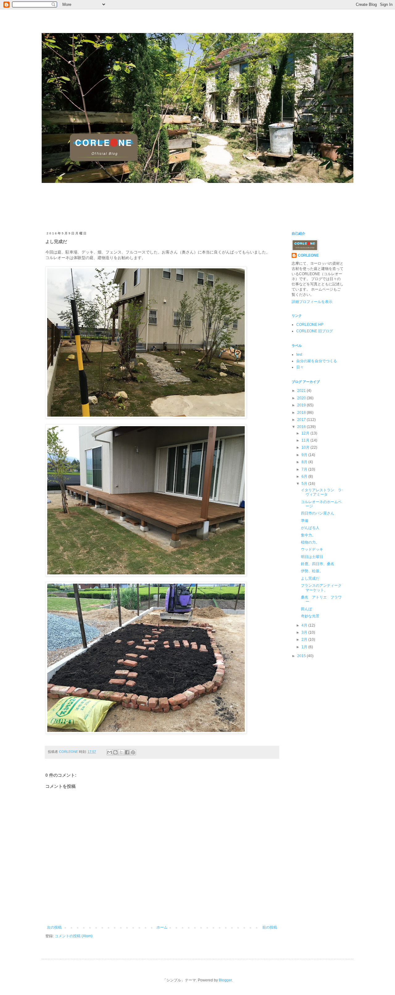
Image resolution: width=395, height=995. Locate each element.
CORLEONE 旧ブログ (314, 331)
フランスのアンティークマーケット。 (321, 587)
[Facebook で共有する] (127, 752)
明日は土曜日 (312, 557)
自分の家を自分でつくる (316, 361)
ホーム (162, 927)
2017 (302, 420)
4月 (304, 625)
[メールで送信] (109, 752)
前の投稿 (269, 927)
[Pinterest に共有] (133, 752)
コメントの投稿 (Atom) (74, 936)
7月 (304, 469)
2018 (302, 412)
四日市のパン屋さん (317, 513)
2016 (302, 427)
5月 (304, 483)
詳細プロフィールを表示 (312, 302)
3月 (304, 632)
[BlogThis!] (115, 752)
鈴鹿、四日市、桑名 (317, 564)
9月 (304, 455)
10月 (305, 447)
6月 (304, 476)
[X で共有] (121, 752)
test (299, 354)
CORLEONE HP (309, 324)
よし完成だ (310, 578)
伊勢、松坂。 (312, 571)
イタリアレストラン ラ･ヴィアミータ (322, 492)
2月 (304, 639)
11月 (305, 440)
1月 (304, 647)
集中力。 (308, 535)
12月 (305, 433)
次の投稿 (54, 927)
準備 (304, 520)
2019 (302, 405)
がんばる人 (310, 528)
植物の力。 (310, 542)
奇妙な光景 (310, 616)
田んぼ (306, 609)
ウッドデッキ (312, 549)
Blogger (225, 980)
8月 (304, 462)
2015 (302, 656)
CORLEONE (308, 255)
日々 (300, 367)
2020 (302, 398)
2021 (302, 390)
